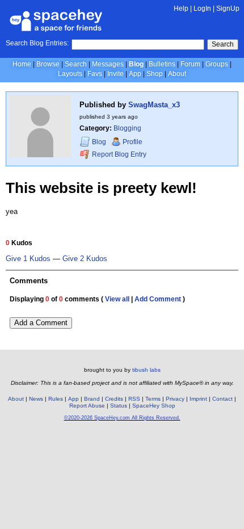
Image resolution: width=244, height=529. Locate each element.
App (135, 74)
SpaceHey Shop (153, 405)
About (177, 74)
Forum (190, 64)
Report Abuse (87, 405)
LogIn (202, 8)
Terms (153, 399)
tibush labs (146, 370)
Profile (132, 142)
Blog (136, 64)
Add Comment (157, 299)
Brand (92, 399)
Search (223, 44)
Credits (114, 399)
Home (21, 64)
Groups (216, 64)
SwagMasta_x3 (154, 104)
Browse (48, 64)
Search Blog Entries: (37, 43)
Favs (94, 74)
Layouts (70, 74)
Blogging (127, 128)
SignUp (227, 8)
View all (117, 299)
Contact (222, 399)
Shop (154, 74)
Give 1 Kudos (28, 259)
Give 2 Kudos (84, 259)
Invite (115, 74)
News (36, 399)
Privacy (175, 399)
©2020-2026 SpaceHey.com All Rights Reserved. (122, 418)
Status (118, 405)
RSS (134, 399)
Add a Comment (41, 322)
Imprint (198, 399)
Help (181, 8)
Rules (55, 399)
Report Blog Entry (118, 154)
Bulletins (162, 64)
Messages (108, 64)
